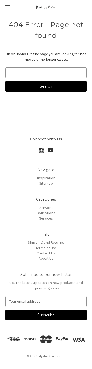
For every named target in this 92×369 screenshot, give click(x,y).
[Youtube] (50, 150)
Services (46, 218)
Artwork (46, 208)
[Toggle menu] (7, 7)
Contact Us (46, 253)
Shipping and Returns (46, 242)
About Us (46, 258)
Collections (46, 213)
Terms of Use (46, 248)
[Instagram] (41, 150)
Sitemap (46, 183)
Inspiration (46, 178)
